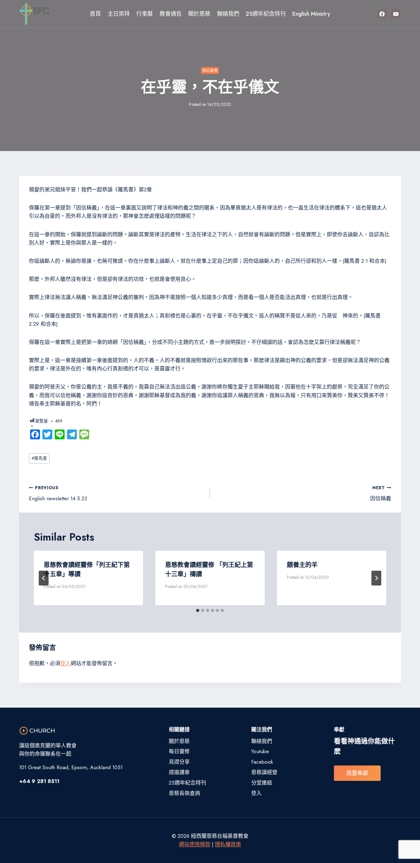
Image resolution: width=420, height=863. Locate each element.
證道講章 (179, 772)
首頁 (95, 14)
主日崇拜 (119, 14)
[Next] (376, 578)
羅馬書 (39, 458)
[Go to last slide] (44, 578)
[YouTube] (395, 14)
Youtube (260, 751)
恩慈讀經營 (264, 772)
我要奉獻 (357, 773)
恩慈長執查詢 (184, 793)
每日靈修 (210, 70)
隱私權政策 (228, 844)
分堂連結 (261, 782)
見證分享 (179, 761)
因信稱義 (380, 493)
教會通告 (171, 14)
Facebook (262, 761)
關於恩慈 (199, 14)
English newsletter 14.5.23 (58, 493)
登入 (65, 663)
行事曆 (144, 14)
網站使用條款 (194, 844)
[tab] (197, 610)
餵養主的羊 (302, 565)
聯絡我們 (228, 14)
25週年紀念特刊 (266, 14)
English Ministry (311, 14)
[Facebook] (382, 14)
